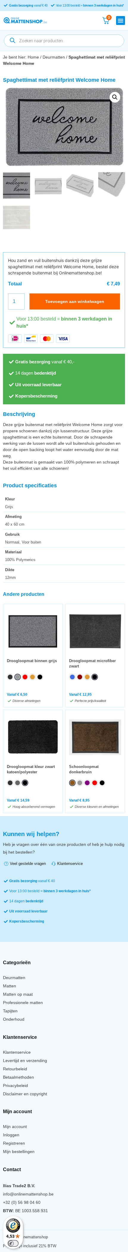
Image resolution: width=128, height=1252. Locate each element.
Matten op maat (18, 994)
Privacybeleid (15, 1085)
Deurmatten (54, 57)
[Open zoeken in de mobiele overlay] (64, 41)
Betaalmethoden (18, 1077)
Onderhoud (13, 1019)
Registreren (14, 1143)
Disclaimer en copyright (25, 1093)
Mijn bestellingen (19, 1151)
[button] (120, 20)
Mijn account (15, 1126)
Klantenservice (17, 1052)
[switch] (13, 1243)
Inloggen (11, 1134)
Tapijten (10, 1010)
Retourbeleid (15, 1068)
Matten (9, 986)
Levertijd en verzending (25, 1060)
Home (33, 57)
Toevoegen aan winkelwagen (74, 301)
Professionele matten (23, 1002)
